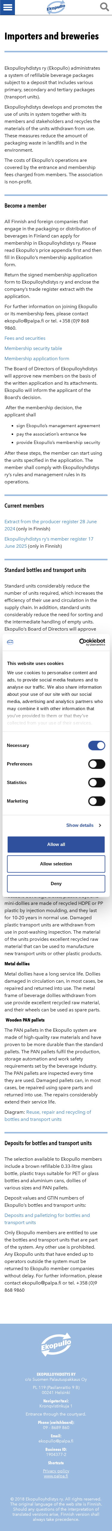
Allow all (56, 844)
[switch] (96, 764)
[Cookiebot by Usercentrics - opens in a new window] (79, 642)
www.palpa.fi (56, 1476)
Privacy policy (56, 1471)
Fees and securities (24, 338)
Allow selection (56, 863)
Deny (56, 883)
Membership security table (33, 348)
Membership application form (36, 358)
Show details (79, 825)
